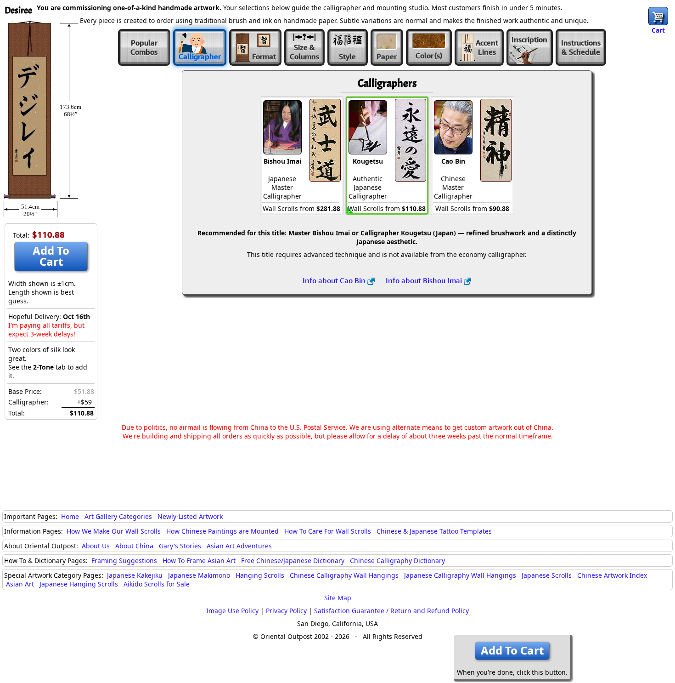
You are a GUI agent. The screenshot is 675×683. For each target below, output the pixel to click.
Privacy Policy (286, 610)
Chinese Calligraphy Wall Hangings (344, 575)
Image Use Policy (232, 610)
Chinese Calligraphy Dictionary (397, 560)
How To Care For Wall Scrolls (327, 531)
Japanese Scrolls (547, 575)
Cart (658, 30)
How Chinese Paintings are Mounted (222, 531)
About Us (96, 545)
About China (134, 545)
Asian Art (20, 584)
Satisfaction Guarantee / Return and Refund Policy (391, 610)
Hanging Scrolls (260, 575)
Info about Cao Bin (335, 280)
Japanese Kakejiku (135, 575)
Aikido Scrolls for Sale (157, 584)
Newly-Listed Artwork (190, 516)
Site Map (337, 597)
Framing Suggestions (124, 560)
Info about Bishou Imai (425, 280)
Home (70, 516)
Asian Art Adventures (239, 545)
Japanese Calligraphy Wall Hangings (460, 575)
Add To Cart (51, 256)
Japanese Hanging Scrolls (78, 584)
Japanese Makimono (199, 575)
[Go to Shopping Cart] (658, 16)
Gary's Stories (180, 545)
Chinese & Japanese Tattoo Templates (434, 531)
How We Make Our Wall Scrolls (114, 531)
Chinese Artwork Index (612, 575)
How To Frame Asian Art (199, 560)
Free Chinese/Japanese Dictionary (292, 560)
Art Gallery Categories (118, 516)
